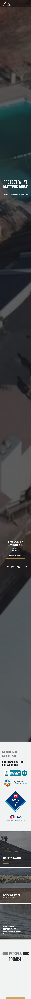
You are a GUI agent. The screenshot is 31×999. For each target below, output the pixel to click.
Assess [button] (15, 967)
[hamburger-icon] (27, 3)
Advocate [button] (15, 973)
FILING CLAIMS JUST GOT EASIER (9, 928)
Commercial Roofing (11, 894)
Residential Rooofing (12, 858)
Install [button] (15, 984)
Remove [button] (15, 978)
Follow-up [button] (15, 989)
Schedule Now (15, 556)
